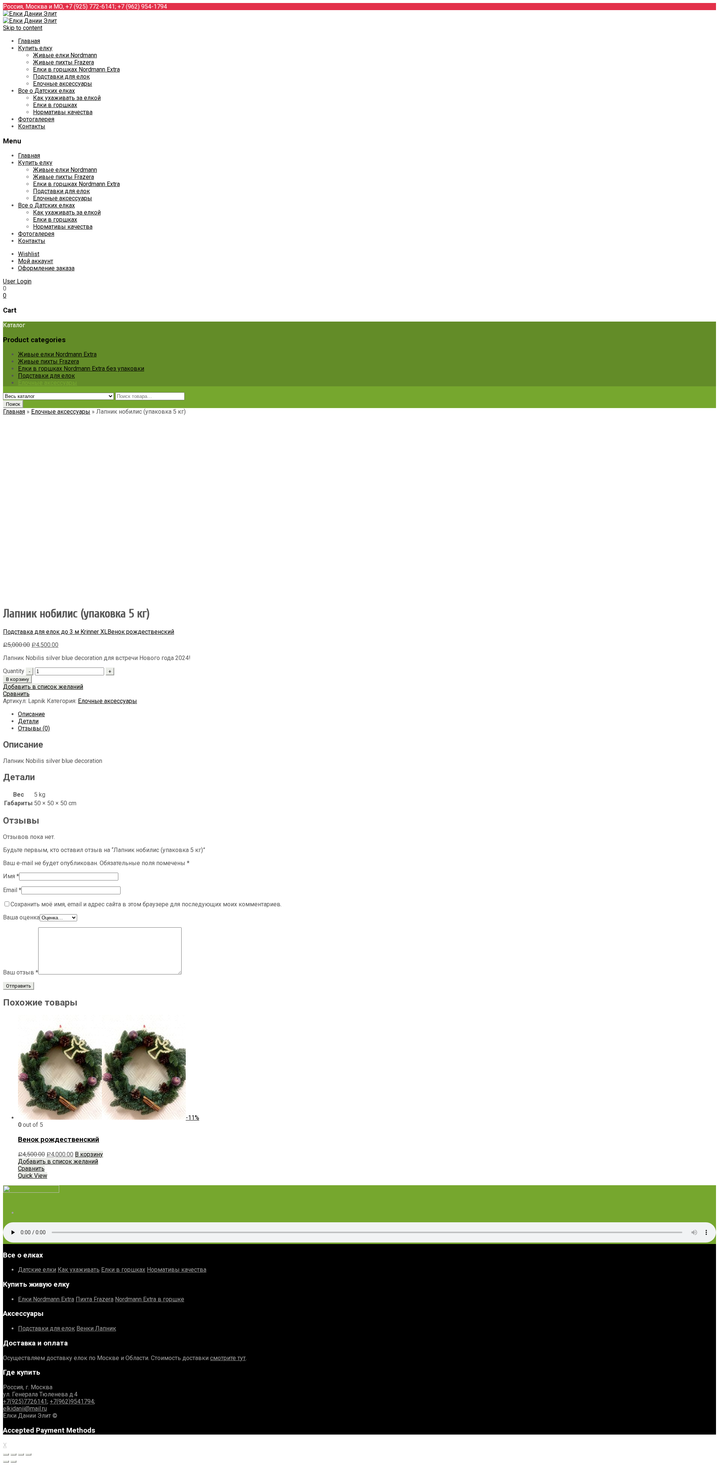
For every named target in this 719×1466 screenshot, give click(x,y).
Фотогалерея (36, 119)
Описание (31, 714)
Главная (29, 41)
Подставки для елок (61, 76)
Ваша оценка (21, 917)
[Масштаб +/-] (28, 1454)
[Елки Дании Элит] (30, 13)
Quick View (32, 1175)
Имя (11, 876)
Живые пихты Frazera (63, 62)
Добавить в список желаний (43, 686)
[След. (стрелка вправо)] (13, 1461)
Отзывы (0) (34, 728)
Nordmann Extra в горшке (149, 1299)
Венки (85, 1328)
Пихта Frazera (94, 1299)
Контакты (31, 126)
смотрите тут (228, 1358)
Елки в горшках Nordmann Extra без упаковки (81, 368)
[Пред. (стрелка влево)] (6, 1461)
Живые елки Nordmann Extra (57, 354)
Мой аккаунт (35, 261)
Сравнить (16, 693)
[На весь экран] (21, 1454)
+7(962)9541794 (72, 1401)
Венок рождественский (140, 631)
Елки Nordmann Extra (46, 1299)
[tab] (367, 714)
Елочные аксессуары (62, 83)
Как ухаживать (79, 1269)
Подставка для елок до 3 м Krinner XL (55, 631)
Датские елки (37, 1269)
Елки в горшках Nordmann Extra (76, 69)
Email (12, 890)
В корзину (17, 679)
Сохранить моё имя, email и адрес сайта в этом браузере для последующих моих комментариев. (146, 904)
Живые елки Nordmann (65, 55)
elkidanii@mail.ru (25, 1408)
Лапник (105, 1328)
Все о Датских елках (46, 90)
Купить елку (35, 48)
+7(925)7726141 (25, 1401)
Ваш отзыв (20, 972)
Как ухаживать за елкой (67, 97)
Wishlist (28, 254)
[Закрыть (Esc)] (6, 1454)
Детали (28, 721)
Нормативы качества (62, 112)
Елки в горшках (55, 105)
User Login (17, 281)
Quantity (13, 671)
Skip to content (22, 27)
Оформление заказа (46, 268)
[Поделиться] (13, 1454)
